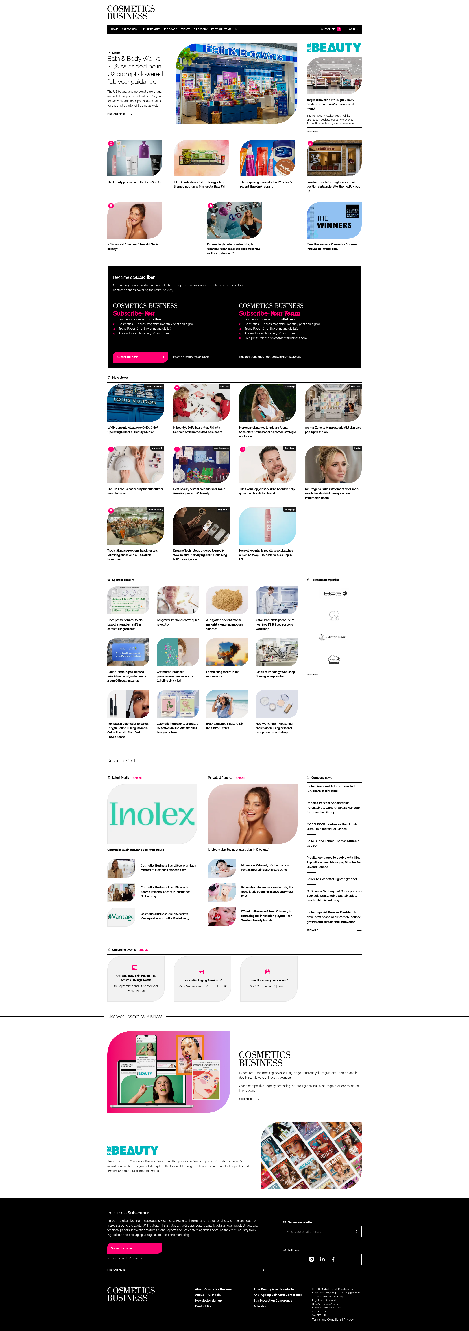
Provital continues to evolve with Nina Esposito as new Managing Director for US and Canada (334, 862)
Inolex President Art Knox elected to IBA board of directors (334, 788)
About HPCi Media (208, 1295)
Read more (245, 1099)
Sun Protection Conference (273, 1300)
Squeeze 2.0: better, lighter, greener (334, 879)
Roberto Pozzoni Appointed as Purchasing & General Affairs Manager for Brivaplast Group (334, 808)
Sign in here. (203, 357)
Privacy (349, 1319)
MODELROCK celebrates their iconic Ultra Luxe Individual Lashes (334, 826)
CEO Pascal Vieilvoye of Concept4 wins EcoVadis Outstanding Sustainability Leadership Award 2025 (334, 896)
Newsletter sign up (208, 1300)
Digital (357, 448)
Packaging (290, 509)
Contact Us (203, 1306)
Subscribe (328, 29)
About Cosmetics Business (214, 1289)
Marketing (290, 386)
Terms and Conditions (326, 1319)
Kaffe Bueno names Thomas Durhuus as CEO (334, 843)
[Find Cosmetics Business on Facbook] (333, 1260)
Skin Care (355, 386)
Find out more (116, 114)
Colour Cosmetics (154, 386)
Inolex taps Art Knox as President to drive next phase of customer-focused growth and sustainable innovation (334, 917)
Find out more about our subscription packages (270, 357)
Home (114, 29)
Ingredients (157, 448)
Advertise (260, 1306)
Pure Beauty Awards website (274, 1289)
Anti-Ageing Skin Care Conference (278, 1295)
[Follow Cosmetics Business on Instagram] (312, 1260)
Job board (170, 29)
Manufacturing (156, 509)
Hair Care (224, 386)
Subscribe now (127, 357)
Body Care (290, 448)
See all (137, 778)
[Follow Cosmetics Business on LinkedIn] (322, 1260)
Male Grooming (221, 448)
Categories (129, 29)
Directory (201, 29)
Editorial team (221, 29)
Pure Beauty (151, 29)
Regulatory (223, 509)
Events (185, 29)
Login (351, 29)
